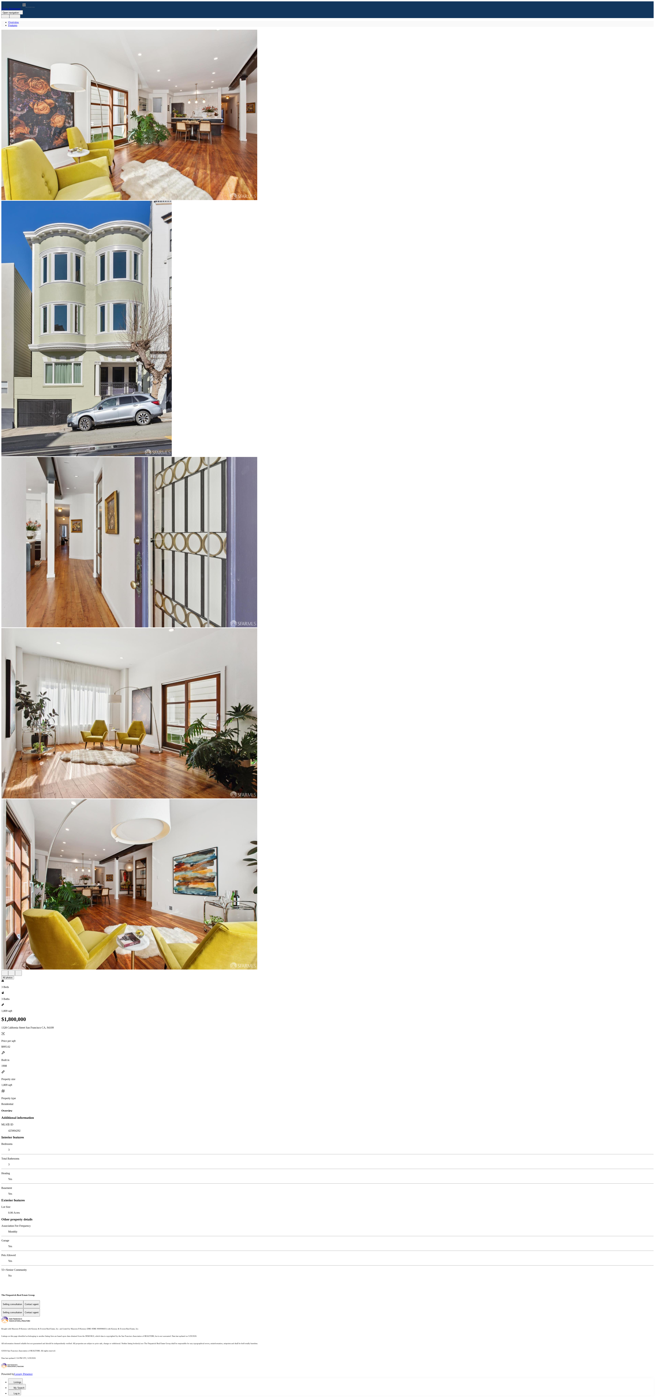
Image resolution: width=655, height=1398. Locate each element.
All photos (8, 977)
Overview (13, 22)
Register (15, 16)
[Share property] (18, 973)
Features (12, 25)
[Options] (4, 973)
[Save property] (11, 973)
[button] (327, 115)
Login (5, 16)
